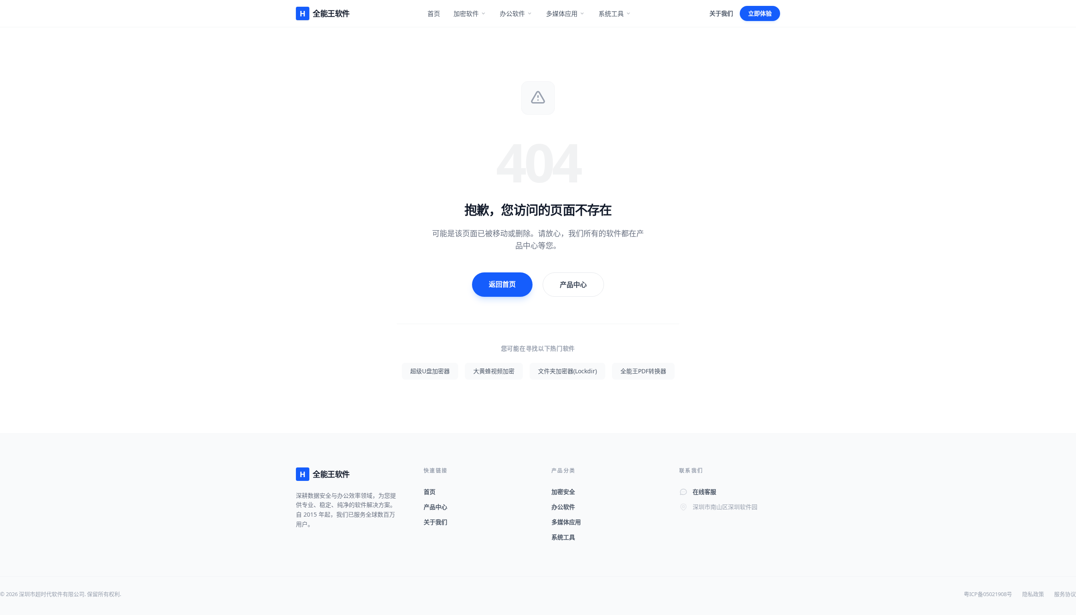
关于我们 (721, 13)
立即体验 (760, 13)
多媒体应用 (562, 13)
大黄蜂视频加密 (493, 371)
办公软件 (512, 13)
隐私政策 (1033, 594)
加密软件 (466, 13)
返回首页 (502, 284)
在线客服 (704, 492)
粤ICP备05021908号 (988, 594)
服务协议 (1065, 594)
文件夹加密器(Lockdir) (567, 371)
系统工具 (611, 13)
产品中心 (573, 284)
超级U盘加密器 (430, 371)
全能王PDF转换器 (643, 371)
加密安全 (563, 492)
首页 (433, 13)
